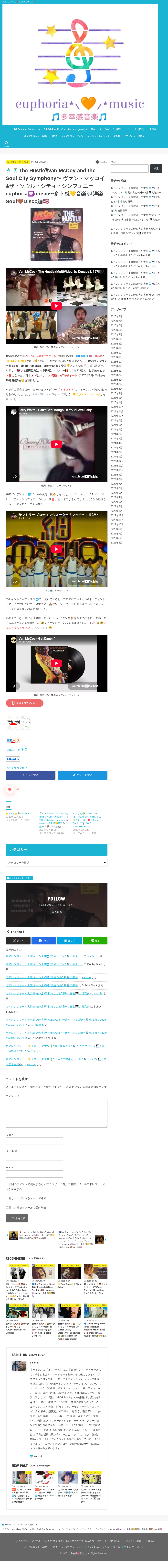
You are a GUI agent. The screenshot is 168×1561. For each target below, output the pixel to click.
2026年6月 (117, 325)
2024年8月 (117, 425)
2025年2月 (117, 398)
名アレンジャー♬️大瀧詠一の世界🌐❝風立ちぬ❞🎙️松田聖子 (42, 977)
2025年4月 (117, 388)
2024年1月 (117, 456)
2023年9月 (117, 474)
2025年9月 (117, 366)
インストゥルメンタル (98, 136)
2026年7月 (117, 321)
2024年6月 (117, 434)
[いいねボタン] (10, 790)
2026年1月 (117, 348)
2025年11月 (117, 357)
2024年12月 (117, 407)
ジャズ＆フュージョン (72, 136)
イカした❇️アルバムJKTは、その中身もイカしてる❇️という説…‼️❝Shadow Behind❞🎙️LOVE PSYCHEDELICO (87, 820)
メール (11, 1151)
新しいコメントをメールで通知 (27, 1198)
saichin (91, 956)
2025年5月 (117, 384)
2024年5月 (117, 438)
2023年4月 (117, 497)
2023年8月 (117, 479)
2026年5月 (117, 330)
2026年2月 (117, 343)
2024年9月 (117, 420)
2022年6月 (117, 538)
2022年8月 (117, 529)
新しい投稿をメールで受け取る (27, 1207)
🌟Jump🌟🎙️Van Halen (19, 813)
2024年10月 (117, 416)
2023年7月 (117, 484)
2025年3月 (117, 393)
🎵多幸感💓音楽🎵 (77, 1553)
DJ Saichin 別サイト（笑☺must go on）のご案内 (69, 129)
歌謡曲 (153, 129)
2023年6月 (117, 488)
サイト (10, 1167)
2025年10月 (117, 361)
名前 (10, 1134)
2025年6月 (117, 379)
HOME (8, 1525)
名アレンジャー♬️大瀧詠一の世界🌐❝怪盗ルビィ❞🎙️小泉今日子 (44, 956)
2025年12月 (117, 352)
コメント (13, 1096)
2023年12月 (117, 461)
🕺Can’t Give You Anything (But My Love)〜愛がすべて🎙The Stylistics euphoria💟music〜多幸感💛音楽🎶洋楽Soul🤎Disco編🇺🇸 (54, 820)
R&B (54, 136)
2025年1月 (117, 402)
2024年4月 (117, 443)
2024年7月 (117, 429)
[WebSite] (36, 1456)
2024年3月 (117, 447)
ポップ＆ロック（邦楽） (111, 129)
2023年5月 (117, 493)
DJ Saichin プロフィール (27, 129)
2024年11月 (117, 411)
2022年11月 (117, 520)
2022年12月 (117, 515)
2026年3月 (117, 339)
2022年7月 (117, 533)
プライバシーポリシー (136, 136)
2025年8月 (117, 370)
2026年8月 (117, 316)
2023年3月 (117, 502)
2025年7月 (117, 375)
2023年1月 (117, 511)
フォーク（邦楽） (136, 129)
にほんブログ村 (15, 749)
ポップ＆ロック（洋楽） (36, 136)
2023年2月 (117, 506)
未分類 (117, 136)
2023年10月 (117, 470)
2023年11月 (117, 465)
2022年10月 (117, 524)
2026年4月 (117, 334)
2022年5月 (117, 542)
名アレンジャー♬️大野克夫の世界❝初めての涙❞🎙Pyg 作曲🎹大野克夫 (48, 993)
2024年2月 (117, 452)
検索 (113, 162)
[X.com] (56, 912)
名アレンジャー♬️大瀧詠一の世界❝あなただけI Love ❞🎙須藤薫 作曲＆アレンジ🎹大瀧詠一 (135, 219)
